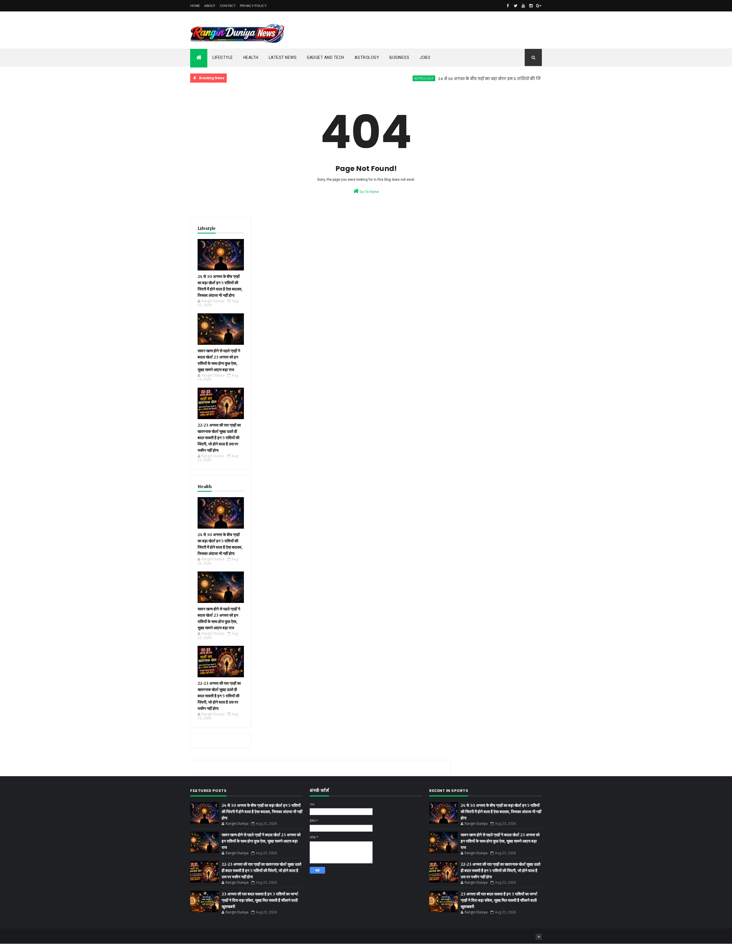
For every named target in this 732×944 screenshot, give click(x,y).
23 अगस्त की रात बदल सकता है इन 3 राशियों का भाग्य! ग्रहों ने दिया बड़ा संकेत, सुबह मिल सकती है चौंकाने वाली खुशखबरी (260, 900)
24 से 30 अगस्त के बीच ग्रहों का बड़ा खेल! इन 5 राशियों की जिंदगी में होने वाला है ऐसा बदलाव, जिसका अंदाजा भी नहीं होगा (519, 78)
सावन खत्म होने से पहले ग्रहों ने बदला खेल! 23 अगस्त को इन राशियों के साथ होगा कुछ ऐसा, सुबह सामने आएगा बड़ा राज (261, 841)
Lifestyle (222, 57)
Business (399, 57)
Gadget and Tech (325, 57)
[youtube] (523, 5)
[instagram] (531, 5)
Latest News (283, 57)
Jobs (424, 57)
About (210, 5)
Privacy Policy (253, 5)
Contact (228, 5)
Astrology (367, 57)
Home (195, 5)
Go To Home (369, 192)
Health (250, 57)
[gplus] (539, 5)
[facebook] (508, 5)
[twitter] (515, 5)
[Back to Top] (539, 937)
